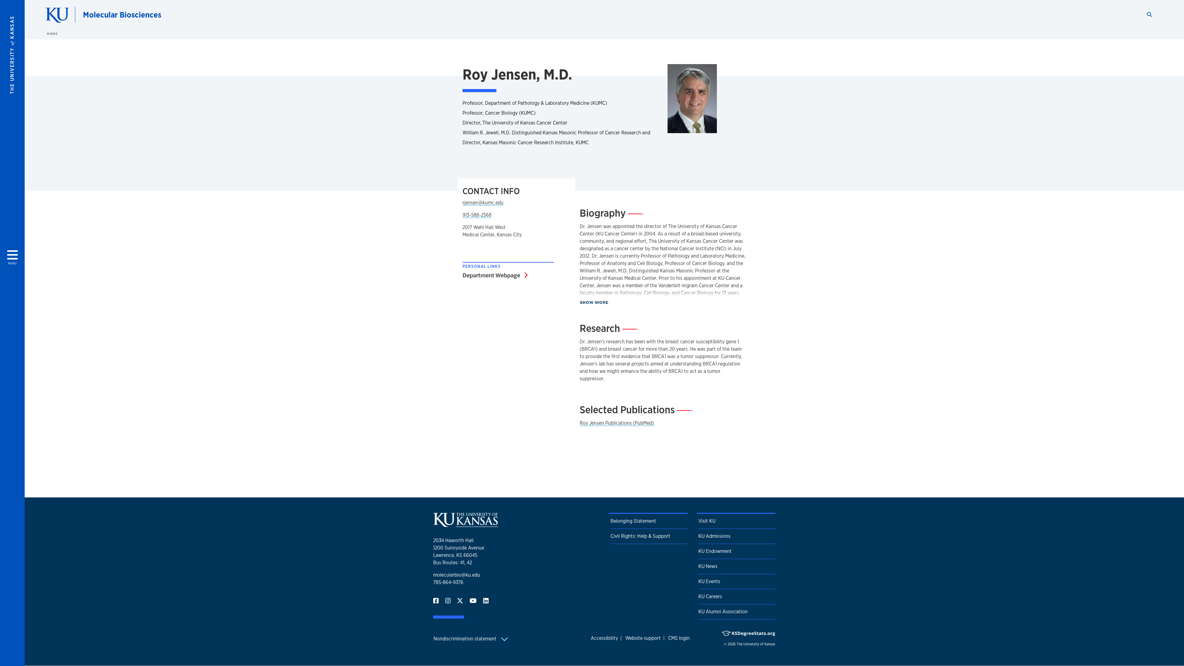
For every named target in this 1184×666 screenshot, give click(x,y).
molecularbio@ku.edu (456, 575)
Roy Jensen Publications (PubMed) (617, 423)
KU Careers (710, 596)
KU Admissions (714, 536)
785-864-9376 (448, 582)
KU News (707, 566)
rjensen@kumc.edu (483, 202)
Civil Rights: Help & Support (640, 536)
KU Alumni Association (723, 611)
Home (52, 33)
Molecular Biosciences (122, 14)
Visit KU (706, 521)
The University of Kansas (756, 644)
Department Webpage (495, 275)
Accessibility (604, 638)
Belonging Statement (633, 521)
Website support (643, 638)
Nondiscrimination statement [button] (466, 638)
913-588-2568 (476, 215)
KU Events (709, 581)
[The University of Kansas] (465, 524)
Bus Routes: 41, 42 (452, 562)
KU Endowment (715, 551)
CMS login (679, 638)
